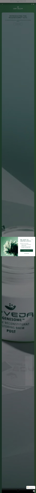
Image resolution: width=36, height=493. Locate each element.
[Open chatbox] (34, 491)
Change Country (26, 250)
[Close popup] (34, 486)
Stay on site (26, 253)
